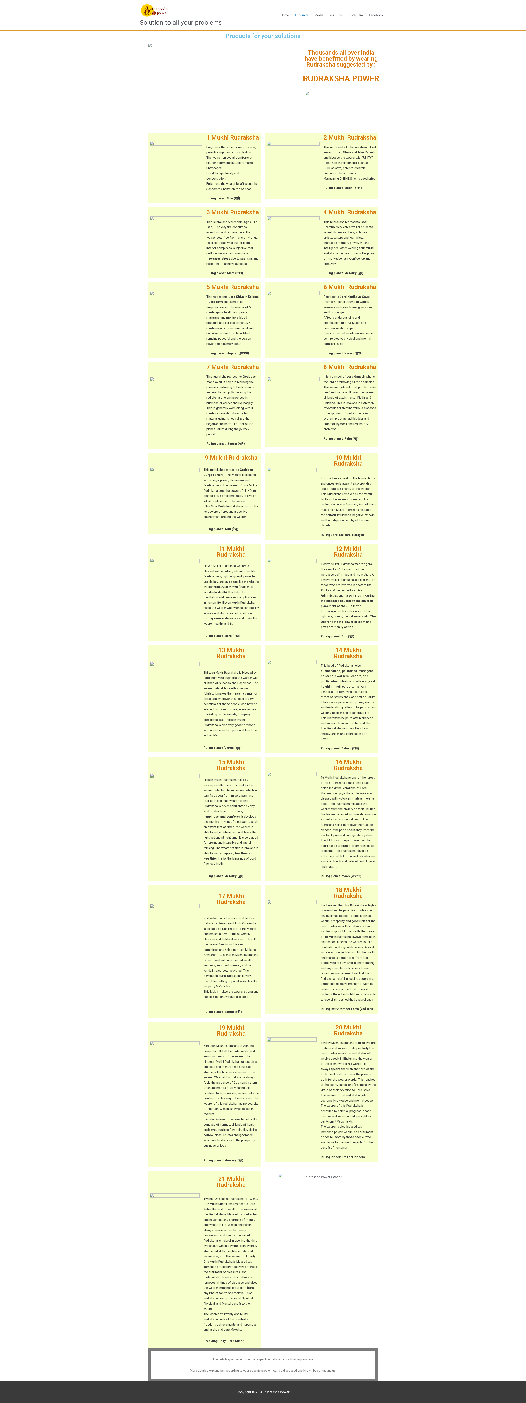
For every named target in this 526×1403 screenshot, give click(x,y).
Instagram (355, 15)
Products (301, 15)
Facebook (376, 15)
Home (284, 15)
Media (319, 15)
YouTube (336, 15)
